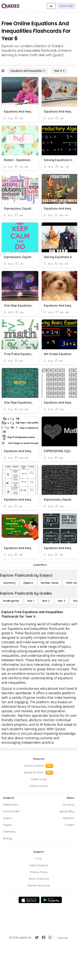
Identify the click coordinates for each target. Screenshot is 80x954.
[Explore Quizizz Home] (10, 6)
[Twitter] (37, 938)
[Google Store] (51, 900)
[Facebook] (43, 938)
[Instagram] (50, 938)
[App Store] (29, 900)
